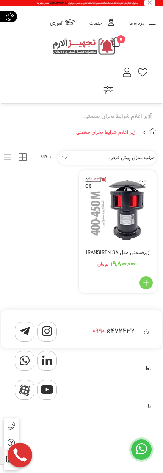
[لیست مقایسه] (108, 91)
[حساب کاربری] (127, 73)
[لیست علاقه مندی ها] (142, 73)
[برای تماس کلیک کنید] (20, 455)
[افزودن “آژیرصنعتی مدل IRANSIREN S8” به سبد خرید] (146, 282)
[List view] (7, 157)
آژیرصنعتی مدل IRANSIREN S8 (118, 253)
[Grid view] (22, 157)
